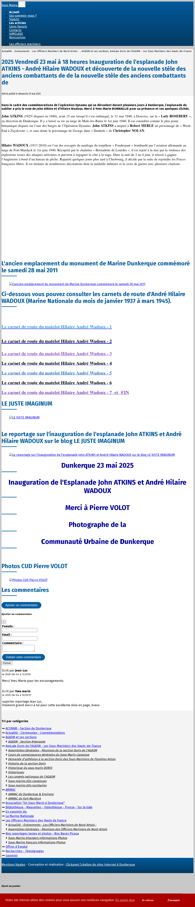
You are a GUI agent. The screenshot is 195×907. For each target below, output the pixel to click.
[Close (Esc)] (3, 876)
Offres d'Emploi (16, 847)
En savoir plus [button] (125, 900)
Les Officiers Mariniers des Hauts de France (36, 820)
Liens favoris (18, 26)
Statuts (14, 19)
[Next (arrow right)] (6, 879)
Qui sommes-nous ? (23, 16)
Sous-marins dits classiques (27, 781)
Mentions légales (13, 864)
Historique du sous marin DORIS (30, 768)
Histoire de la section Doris (27, 763)
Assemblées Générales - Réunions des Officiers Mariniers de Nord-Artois (57, 829)
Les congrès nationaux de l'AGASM (31, 776)
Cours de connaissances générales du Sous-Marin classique (48, 755)
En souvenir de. (16, 811)
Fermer (7, 663)
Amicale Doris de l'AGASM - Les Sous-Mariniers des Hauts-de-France (53, 746)
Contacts (15, 30)
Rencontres (17, 37)
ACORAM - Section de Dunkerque (28, 728)
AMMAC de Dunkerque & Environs (31, 794)
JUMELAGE (16, 34)
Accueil (14, 12)
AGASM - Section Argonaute (26, 741)
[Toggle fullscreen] (10, 876)
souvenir (12, 855)
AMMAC (11, 790)
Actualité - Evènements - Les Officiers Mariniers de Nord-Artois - (52, 825)
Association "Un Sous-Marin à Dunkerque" (35, 803)
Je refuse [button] (148, 900)
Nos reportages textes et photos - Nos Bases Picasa (42, 833)
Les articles (17, 23)
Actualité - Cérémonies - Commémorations (35, 733)
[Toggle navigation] (21, 4)
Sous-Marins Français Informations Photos (36, 842)
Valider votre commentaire (23, 657)
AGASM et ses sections (21, 737)
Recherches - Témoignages (25, 851)
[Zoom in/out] (14, 876)
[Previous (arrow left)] (3, 879)
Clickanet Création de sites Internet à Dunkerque (100, 864)
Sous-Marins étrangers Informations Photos (37, 838)
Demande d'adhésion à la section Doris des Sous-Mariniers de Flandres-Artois (61, 759)
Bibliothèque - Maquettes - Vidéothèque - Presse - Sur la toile (49, 807)
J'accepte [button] (173, 900)
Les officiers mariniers (25, 44)
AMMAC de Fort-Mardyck (24, 798)
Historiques (16, 772)
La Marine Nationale (20, 816)
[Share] (6, 876)
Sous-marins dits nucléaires (27, 785)
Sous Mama (10, 5)
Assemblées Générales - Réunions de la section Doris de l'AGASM (52, 750)
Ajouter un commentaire (21, 605)
